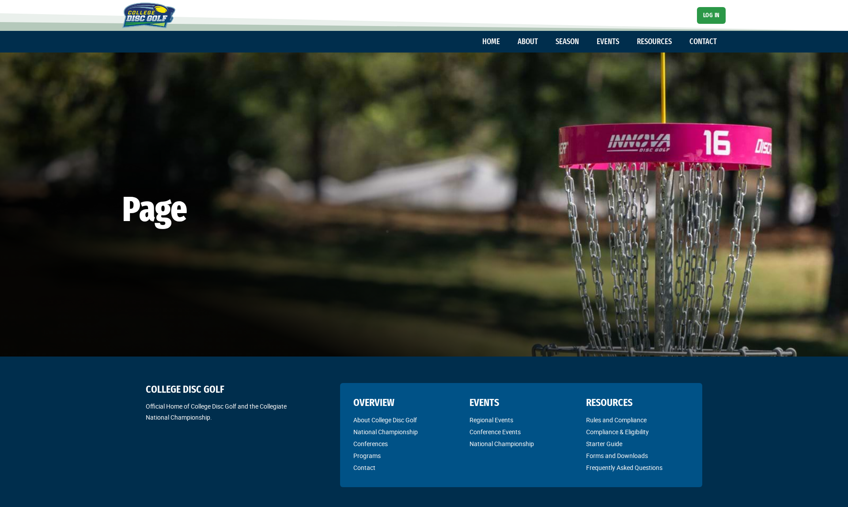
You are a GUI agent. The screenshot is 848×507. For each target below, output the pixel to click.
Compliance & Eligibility (617, 432)
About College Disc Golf (385, 420)
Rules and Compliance (616, 420)
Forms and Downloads (617, 456)
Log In (711, 15)
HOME (491, 41)
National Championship (385, 432)
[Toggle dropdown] (504, 42)
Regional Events (491, 420)
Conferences (370, 444)
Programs (367, 456)
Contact (364, 468)
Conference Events (495, 432)
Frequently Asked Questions (624, 468)
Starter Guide (604, 444)
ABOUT (528, 41)
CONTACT (703, 41)
